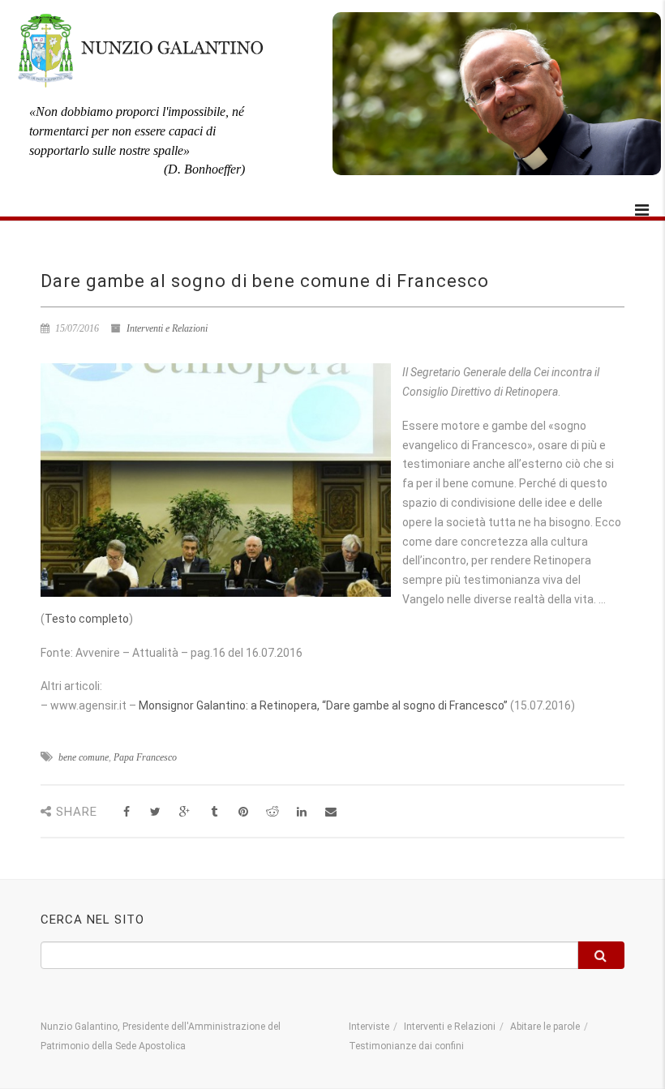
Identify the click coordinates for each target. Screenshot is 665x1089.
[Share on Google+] (184, 812)
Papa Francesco (145, 757)
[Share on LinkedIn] (301, 812)
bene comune (83, 757)
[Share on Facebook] (126, 812)
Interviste (369, 1026)
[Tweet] (155, 812)
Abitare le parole (545, 1026)
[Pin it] (243, 812)
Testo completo (87, 618)
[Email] (330, 812)
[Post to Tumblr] (214, 812)
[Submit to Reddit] (272, 812)
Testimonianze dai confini (406, 1046)
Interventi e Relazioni (167, 328)
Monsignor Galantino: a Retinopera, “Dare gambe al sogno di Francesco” (323, 705)
